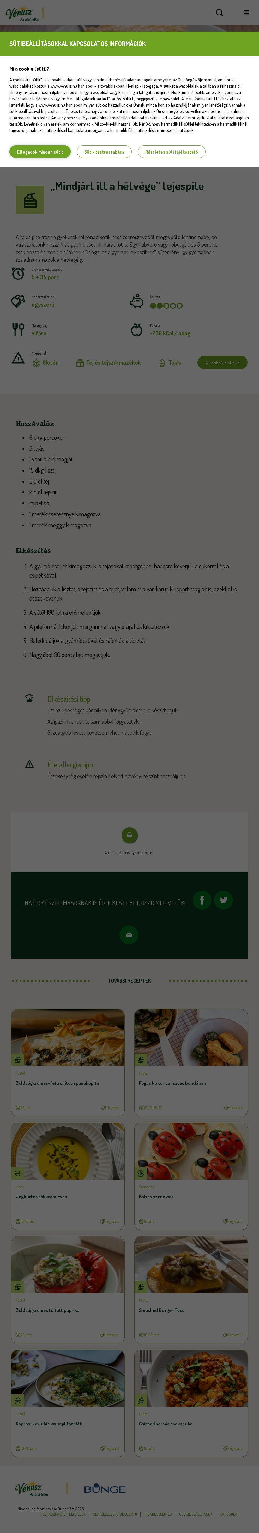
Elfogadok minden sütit (40, 152)
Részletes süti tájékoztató (171, 152)
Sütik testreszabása (104, 152)
